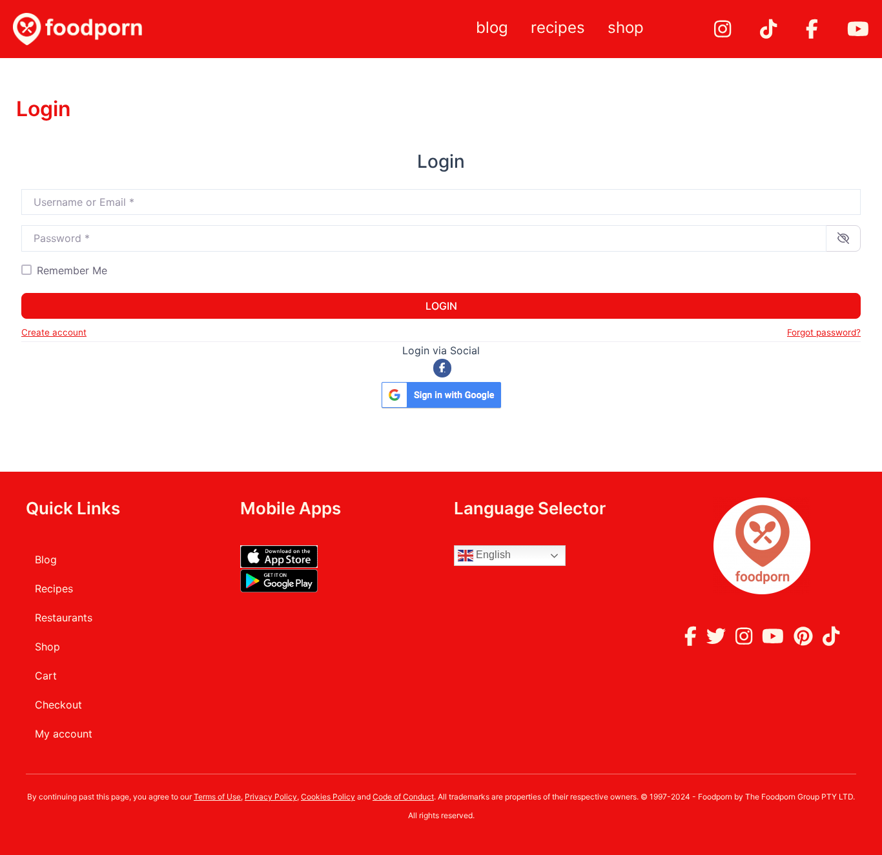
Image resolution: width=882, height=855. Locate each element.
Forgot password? (824, 332)
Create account (54, 332)
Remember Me (72, 270)
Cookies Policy (328, 796)
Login (441, 305)
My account (63, 733)
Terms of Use (217, 796)
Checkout (58, 704)
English (492, 554)
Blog (492, 27)
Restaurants (63, 617)
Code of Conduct (403, 796)
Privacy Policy (271, 796)
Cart (46, 675)
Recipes (558, 27)
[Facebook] (442, 368)
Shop (626, 27)
